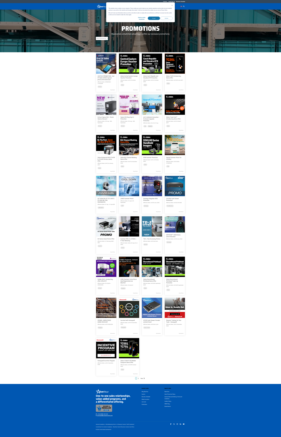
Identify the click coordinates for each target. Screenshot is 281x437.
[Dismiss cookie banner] (172, 5)
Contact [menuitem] (165, 1)
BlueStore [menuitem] (167, 392)
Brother (145, 244)
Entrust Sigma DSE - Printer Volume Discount (106, 118)
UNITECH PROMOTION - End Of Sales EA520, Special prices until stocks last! (106, 78)
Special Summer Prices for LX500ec (173, 158)
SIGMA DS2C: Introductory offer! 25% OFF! (105, 280)
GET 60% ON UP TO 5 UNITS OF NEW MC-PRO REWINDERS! (106, 200)
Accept (154, 18)
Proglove (123, 288)
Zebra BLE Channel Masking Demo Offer (128, 158)
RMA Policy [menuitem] (167, 404)
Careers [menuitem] (143, 394)
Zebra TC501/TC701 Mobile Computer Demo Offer (128, 361)
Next (142, 378)
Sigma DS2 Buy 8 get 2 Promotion (127, 118)
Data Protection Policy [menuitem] (170, 394)
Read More (112, 89)
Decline (166, 18)
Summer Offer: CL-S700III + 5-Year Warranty (128, 240)
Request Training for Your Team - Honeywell (173, 321)
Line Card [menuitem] (144, 402)
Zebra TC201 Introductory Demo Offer (173, 77)
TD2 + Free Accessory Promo (151, 239)
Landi (122, 205)
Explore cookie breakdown (141, 18)
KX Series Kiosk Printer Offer (106, 239)
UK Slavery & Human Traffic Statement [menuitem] (125, 424)
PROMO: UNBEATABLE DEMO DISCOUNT (104, 321)
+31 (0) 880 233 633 (102, 414)
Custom (100, 246)
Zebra (122, 85)
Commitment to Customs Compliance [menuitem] (104, 427)
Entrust (99, 126)
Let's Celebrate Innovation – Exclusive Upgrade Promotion (151, 119)
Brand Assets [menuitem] (168, 406)
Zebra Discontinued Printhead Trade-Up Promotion (172, 281)
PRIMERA (150, 126)
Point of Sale (147, 327)
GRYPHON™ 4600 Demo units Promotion (173, 236)
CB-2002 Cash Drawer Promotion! (172, 199)
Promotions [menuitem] (144, 404)
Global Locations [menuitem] (145, 399)
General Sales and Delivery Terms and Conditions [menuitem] (173, 398)
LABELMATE (100, 207)
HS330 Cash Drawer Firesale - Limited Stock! (152, 321)
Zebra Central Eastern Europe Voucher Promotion (129, 77)
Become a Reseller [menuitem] (180, 1)
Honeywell (123, 327)
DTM (145, 126)
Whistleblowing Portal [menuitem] (110, 424)
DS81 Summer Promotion (150, 157)
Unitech (99, 87)
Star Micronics (170, 206)
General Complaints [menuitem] (100, 424)
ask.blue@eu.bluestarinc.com (105, 415)
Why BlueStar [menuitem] (145, 392)
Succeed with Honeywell (127, 320)
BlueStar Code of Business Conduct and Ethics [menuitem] (123, 427)
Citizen (122, 248)
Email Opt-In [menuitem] (172, 1)
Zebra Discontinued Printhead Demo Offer (149, 280)
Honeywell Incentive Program (106, 360)
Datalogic (146, 206)
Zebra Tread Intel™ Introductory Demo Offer (173, 118)
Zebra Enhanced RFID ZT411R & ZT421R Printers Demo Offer (106, 159)
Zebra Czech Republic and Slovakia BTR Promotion (150, 77)
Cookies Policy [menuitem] (168, 401)
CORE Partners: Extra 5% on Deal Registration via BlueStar (128, 281)
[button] (171, 424)
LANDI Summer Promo (126, 198)
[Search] (184, 6)
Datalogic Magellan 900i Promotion (150, 199)
